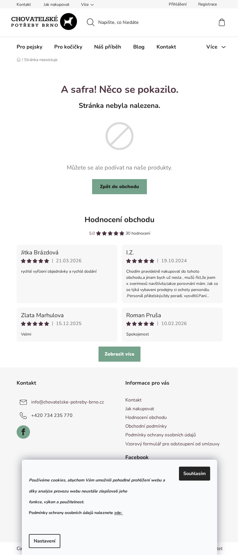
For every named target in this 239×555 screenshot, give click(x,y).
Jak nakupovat (56, 4)
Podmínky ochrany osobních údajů (160, 435)
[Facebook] (23, 432)
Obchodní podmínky (146, 426)
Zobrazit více (119, 354)
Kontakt (24, 4)
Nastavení (44, 541)
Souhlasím (194, 473)
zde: (118, 512)
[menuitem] (29, 47)
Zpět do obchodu (119, 186)
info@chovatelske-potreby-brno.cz (67, 402)
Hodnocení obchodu (119, 220)
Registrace (207, 4)
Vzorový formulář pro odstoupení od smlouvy (172, 444)
